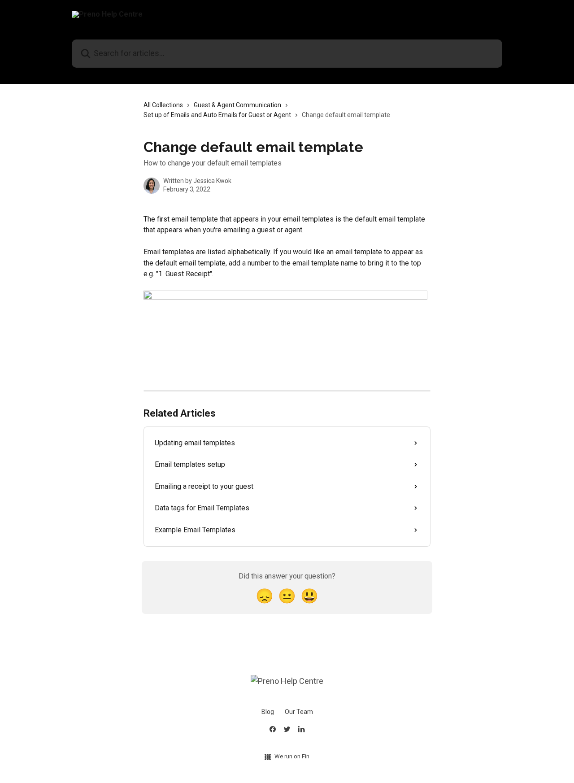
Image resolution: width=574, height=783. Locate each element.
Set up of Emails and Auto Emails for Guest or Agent (217, 114)
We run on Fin (291, 756)
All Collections (163, 105)
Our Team (299, 711)
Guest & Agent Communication (237, 105)
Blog (267, 711)
